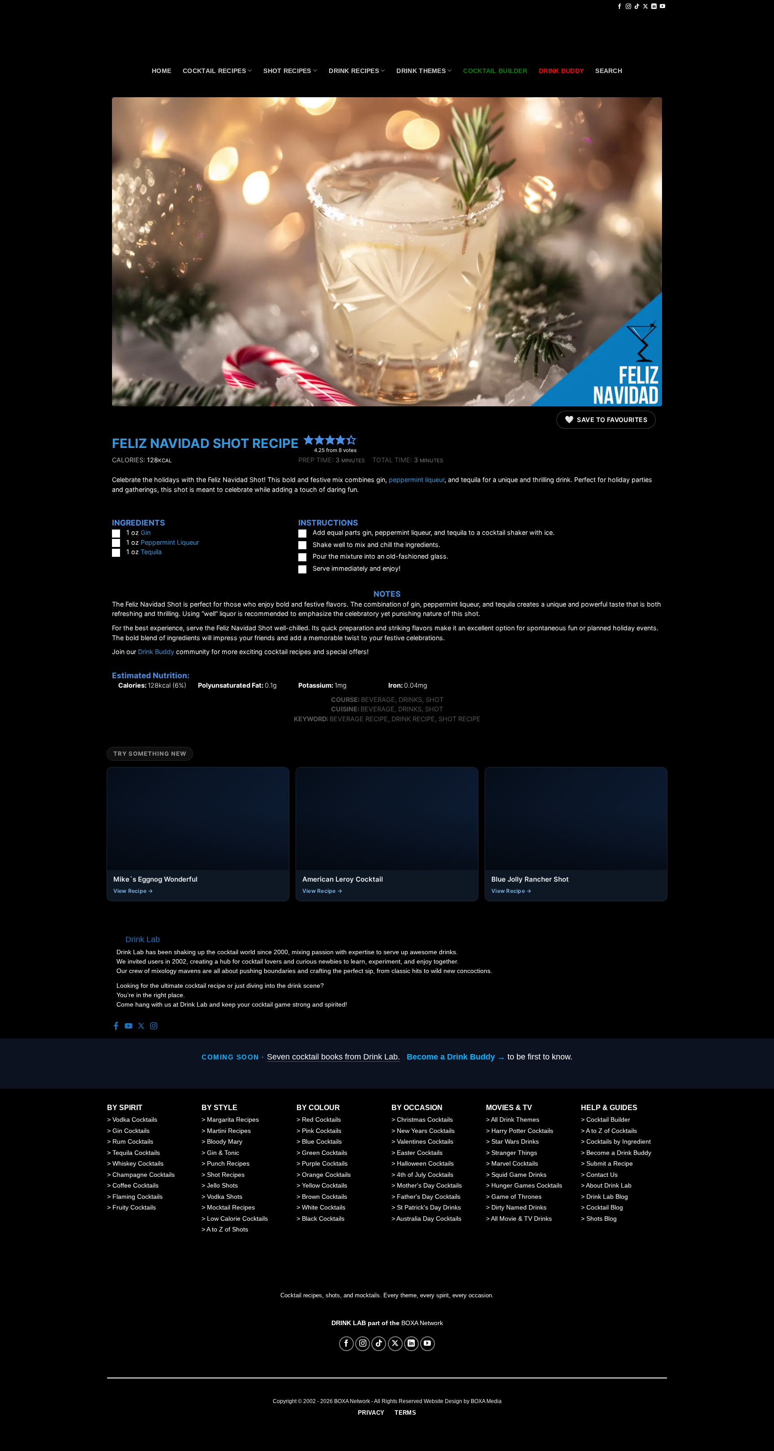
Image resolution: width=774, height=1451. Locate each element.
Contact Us (602, 1174)
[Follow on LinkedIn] (654, 7)
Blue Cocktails (322, 1141)
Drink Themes (420, 70)
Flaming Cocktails (137, 1196)
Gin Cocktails (131, 1130)
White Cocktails (323, 1207)
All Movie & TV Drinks (521, 1218)
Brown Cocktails (324, 1196)
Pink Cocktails (321, 1130)
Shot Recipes (287, 70)
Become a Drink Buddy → (456, 1056)
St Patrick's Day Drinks (429, 1207)
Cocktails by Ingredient (618, 1141)
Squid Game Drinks (518, 1174)
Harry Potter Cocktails (522, 1130)
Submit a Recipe (609, 1163)
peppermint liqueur (416, 479)
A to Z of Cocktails (611, 1130)
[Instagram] (154, 1026)
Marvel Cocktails (514, 1163)
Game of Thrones (516, 1196)
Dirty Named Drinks (518, 1207)
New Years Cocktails (426, 1130)
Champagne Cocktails (143, 1174)
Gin (145, 532)
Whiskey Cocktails (137, 1163)
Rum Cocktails (132, 1141)
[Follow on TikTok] (637, 7)
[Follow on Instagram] (628, 7)
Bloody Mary (224, 1141)
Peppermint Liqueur (170, 542)
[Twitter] (141, 1026)
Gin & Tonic (223, 1152)
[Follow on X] (645, 7)
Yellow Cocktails (324, 1185)
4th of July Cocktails (425, 1174)
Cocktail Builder (608, 1119)
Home (161, 70)
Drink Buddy (156, 651)
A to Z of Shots (227, 1229)
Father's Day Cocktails (428, 1196)
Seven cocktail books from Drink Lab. (333, 1056)
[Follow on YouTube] (662, 7)
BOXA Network (422, 1322)
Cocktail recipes (214, 70)
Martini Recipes (229, 1130)
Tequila (151, 551)
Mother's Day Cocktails (429, 1185)
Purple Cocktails (325, 1163)
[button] (308, 439)
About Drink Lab (609, 1185)
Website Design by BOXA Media (463, 1401)
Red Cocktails (321, 1119)
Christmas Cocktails (425, 1119)
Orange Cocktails (326, 1174)
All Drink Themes (515, 1119)
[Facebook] (116, 1026)
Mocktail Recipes (231, 1207)
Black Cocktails (323, 1218)
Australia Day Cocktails (428, 1218)
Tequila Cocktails (136, 1152)
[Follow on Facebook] (619, 7)
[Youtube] (129, 1026)
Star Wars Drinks (515, 1141)
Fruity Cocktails (134, 1207)
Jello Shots (222, 1185)
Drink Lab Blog (607, 1196)
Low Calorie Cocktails (237, 1218)
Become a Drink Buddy (618, 1152)
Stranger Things (514, 1152)
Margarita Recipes (233, 1119)
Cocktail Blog (604, 1207)
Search (608, 70)
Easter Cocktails (420, 1152)
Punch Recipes (228, 1163)
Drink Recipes (354, 70)
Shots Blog (601, 1218)
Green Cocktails (324, 1152)
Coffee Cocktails (135, 1185)
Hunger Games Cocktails (526, 1185)
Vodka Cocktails (134, 1119)
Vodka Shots (224, 1196)
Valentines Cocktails (425, 1141)
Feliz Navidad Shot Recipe (205, 443)
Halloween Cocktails (425, 1163)
